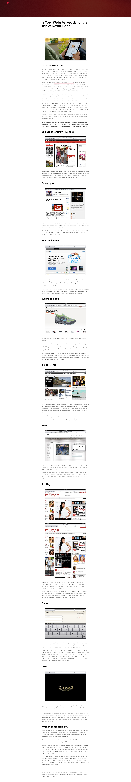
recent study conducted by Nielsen (64, 82)
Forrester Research (54, 94)
